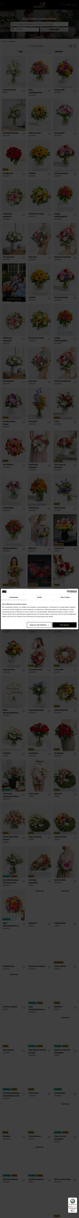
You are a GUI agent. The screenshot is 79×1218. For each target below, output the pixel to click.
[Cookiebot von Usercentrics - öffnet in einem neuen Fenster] (68, 591)
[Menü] (76, 1199)
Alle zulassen (64, 625)
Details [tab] (39, 597)
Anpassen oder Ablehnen (38, 625)
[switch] (73, 1210)
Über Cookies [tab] (65, 597)
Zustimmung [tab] (13, 597)
